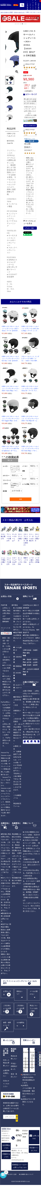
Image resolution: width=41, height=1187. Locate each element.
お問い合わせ (36, 1137)
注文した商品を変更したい (6, 1062)
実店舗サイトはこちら (34, 1149)
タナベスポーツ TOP (7, 12)
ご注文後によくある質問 (20, 1008)
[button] (1, 18)
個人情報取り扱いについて (26, 1174)
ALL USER (16, 466)
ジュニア (13, 472)
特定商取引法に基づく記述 (9, 1174)
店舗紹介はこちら (6, 1155)
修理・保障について (7, 1024)
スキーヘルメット (19, 12)
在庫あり (15, 483)
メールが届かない (34, 993)
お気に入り (35, 6)
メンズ (15, 468)
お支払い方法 (7, 993)
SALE (25, 72)
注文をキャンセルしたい (6, 1083)
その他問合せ (20, 1024)
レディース (14, 470)
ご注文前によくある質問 (7, 1008)
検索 (22, 5)
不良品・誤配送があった (14, 1066)
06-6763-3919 (19, 1138)
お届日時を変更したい (6, 1073)
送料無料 (13, 485)
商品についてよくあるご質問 (34, 1008)
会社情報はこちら (6, 1146)
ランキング (32, 6)
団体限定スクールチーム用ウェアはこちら (19, 1166)
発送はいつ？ (20, 993)
